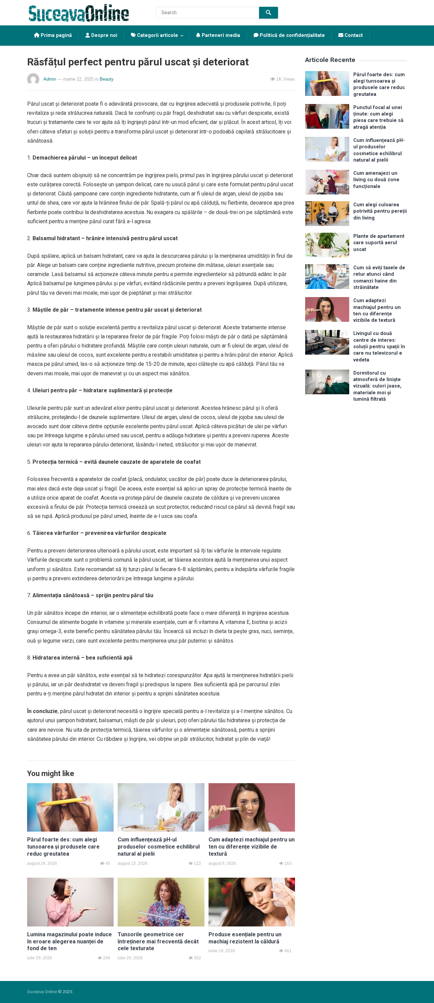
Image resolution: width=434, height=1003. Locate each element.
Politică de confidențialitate (291, 35)
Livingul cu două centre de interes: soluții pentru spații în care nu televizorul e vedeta (379, 346)
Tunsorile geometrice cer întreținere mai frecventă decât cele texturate (158, 941)
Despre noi (103, 35)
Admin (49, 79)
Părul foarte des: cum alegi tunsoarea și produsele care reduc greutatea (63, 846)
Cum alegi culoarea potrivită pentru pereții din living (380, 211)
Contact (353, 35)
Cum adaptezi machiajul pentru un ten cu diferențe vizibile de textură (252, 846)
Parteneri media (220, 35)
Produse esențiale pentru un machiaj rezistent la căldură (245, 938)
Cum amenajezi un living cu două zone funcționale (376, 179)
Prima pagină (55, 35)
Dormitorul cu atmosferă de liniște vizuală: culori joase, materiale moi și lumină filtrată (377, 386)
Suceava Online (42, 991)
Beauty (107, 79)
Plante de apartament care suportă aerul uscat (379, 242)
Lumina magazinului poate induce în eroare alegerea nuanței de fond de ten (69, 941)
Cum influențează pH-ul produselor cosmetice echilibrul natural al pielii (159, 846)
